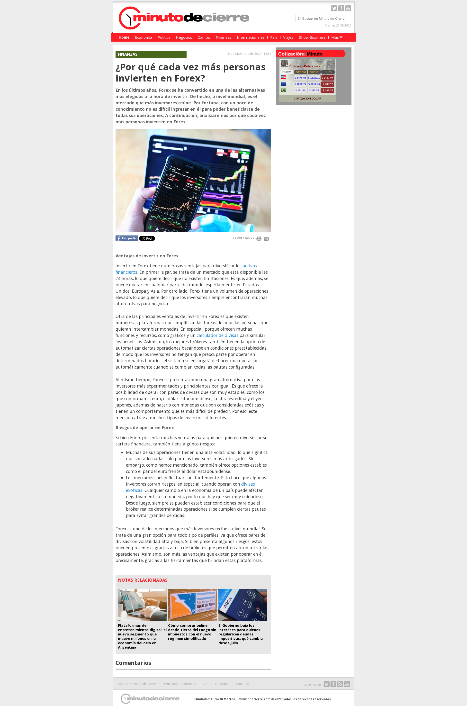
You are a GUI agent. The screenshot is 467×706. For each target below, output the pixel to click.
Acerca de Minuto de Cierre (137, 684)
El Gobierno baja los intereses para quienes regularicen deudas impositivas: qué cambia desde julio (240, 634)
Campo (204, 37)
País (274, 37)
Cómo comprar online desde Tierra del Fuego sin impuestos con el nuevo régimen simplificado (192, 632)
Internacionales (251, 37)
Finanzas (223, 37)
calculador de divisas (217, 335)
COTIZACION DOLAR (307, 98)
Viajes (288, 37)
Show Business (312, 37)
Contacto (242, 684)
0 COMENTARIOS (243, 237)
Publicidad (222, 684)
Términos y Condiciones (179, 684)
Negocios (184, 37)
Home (124, 37)
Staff (205, 684)
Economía (143, 37)
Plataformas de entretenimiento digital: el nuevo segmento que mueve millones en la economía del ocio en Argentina (142, 636)
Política (164, 37)
